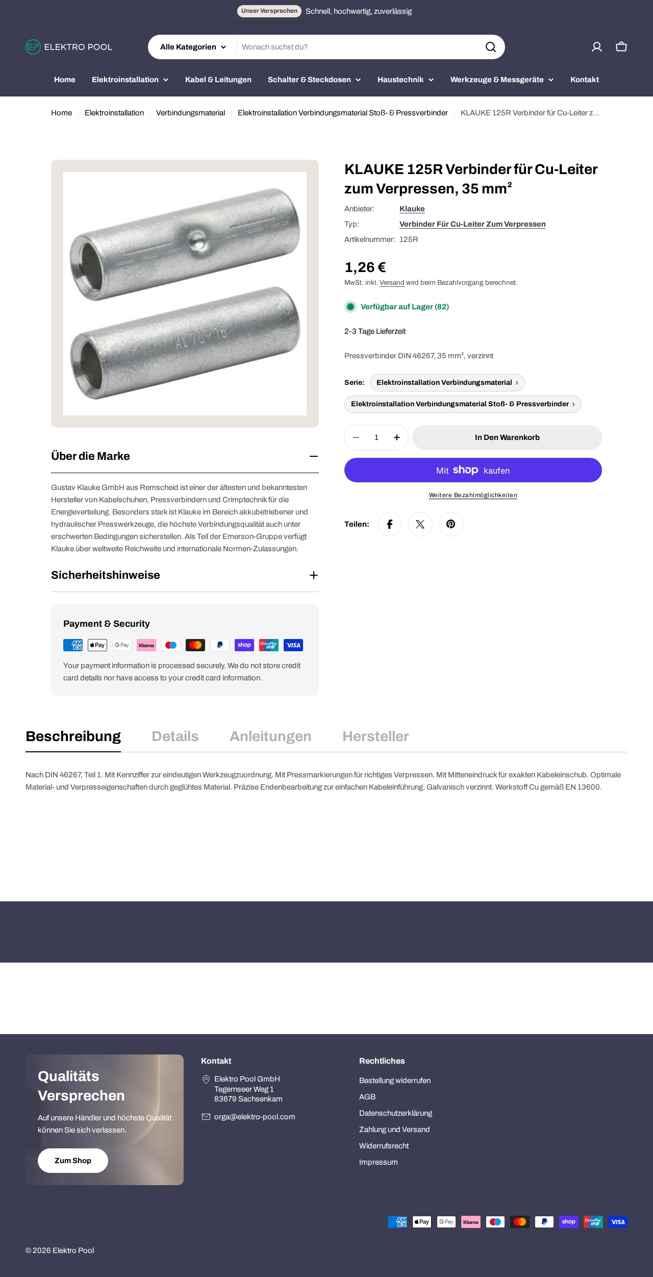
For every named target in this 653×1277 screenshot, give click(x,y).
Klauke (412, 209)
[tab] (73, 739)
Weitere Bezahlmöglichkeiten (473, 495)
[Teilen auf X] (420, 524)
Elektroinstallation (114, 113)
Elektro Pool (73, 1250)
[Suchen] (491, 47)
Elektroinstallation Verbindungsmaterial (444, 382)
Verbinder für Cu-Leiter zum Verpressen (472, 224)
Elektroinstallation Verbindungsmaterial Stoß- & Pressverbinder (343, 113)
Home (61, 113)
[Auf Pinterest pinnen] (451, 524)
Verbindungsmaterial (190, 113)
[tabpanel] (326, 820)
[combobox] (326, 47)
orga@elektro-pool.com (254, 1117)
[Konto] (597, 47)
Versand (392, 282)
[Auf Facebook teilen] (390, 524)
